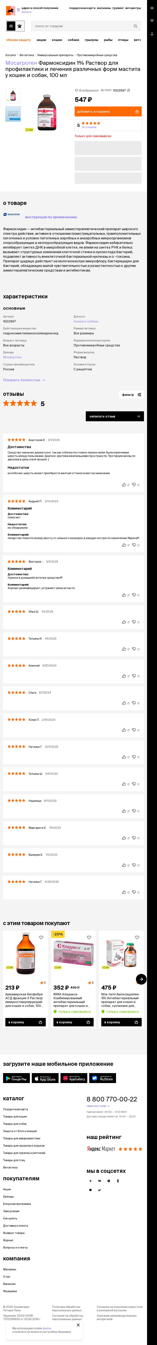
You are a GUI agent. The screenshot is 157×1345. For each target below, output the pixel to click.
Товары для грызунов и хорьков (24, 1145)
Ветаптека (10, 1167)
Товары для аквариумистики (21, 1138)
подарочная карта (82, 8)
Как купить (10, 1218)
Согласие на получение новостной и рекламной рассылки (120, 1308)
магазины (104, 8)
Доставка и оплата (15, 1225)
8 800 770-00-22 (112, 1099)
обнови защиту (18, 40)
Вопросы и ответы (15, 1247)
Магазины (9, 1269)
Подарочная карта (15, 1109)
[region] (73, 40)
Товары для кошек (15, 1116)
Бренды (8, 1196)
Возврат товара (14, 1233)
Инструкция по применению (51, 217)
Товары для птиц (14, 1160)
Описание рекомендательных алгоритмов (117, 1317)
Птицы (123, 40)
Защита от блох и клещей (20, 1131)
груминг (118, 8)
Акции (7, 1189)
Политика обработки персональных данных (67, 1308)
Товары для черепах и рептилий (24, 1152)
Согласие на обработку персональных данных (67, 1317)
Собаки (73, 40)
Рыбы (108, 40)
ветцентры (133, 8)
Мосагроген (21, 63)
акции (41, 40)
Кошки (57, 40)
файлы (47, 1328)
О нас (6, 1276)
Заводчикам (11, 1211)
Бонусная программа (17, 1203)
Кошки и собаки (86, 321)
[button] (108, 125)
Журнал (8, 1240)
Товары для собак (15, 1123)
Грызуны (91, 40)
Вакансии (9, 1283)
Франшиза (10, 1291)
